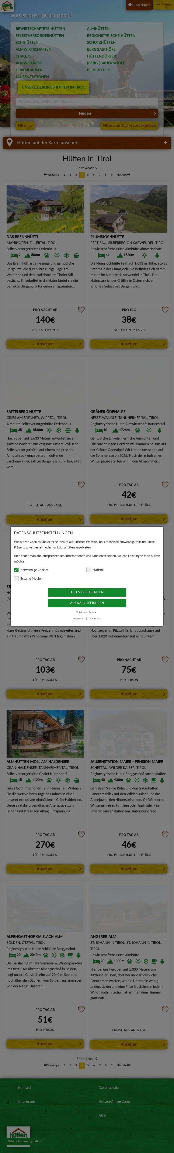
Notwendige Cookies (34, 570)
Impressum (79, 618)
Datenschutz (94, 618)
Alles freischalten (87, 592)
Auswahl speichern (87, 603)
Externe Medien (31, 579)
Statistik (98, 570)
